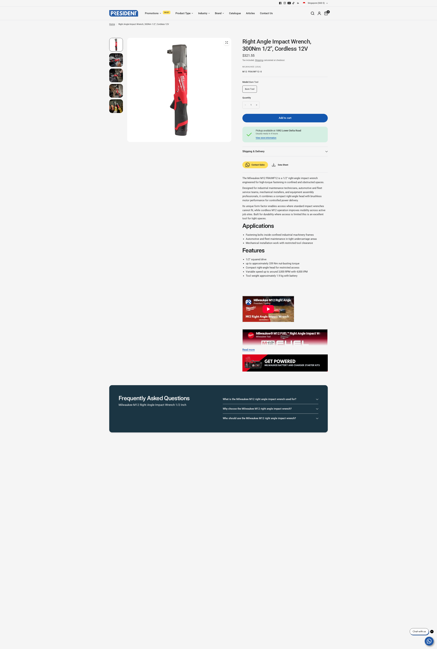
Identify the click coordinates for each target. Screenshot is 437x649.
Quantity (246, 97)
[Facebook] (280, 3)
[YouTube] (289, 3)
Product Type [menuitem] (183, 13)
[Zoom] (226, 42)
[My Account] (319, 13)
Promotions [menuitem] (152, 13)
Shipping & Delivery (253, 151)
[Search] (312, 13)
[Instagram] (285, 3)
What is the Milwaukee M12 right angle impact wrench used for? (259, 399)
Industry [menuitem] (202, 13)
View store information (266, 138)
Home (112, 24)
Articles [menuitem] (250, 13)
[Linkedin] (298, 3)
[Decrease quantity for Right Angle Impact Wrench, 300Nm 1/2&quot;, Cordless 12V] (245, 105)
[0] (325, 13)
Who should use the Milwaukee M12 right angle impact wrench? (259, 418)
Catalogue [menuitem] (235, 13)
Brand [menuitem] (218, 13)
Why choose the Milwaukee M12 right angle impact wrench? (257, 408)
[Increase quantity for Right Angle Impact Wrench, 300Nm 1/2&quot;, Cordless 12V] (256, 105)
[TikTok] (293, 3)
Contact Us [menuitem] (266, 13)
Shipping (259, 60)
